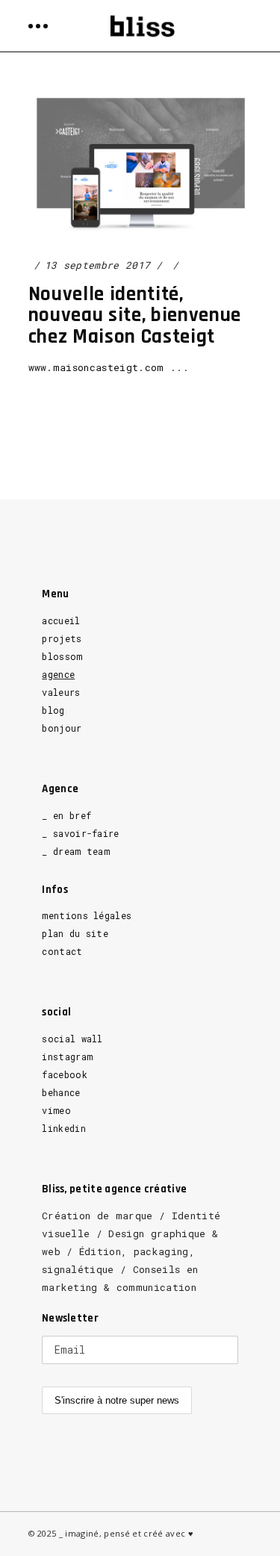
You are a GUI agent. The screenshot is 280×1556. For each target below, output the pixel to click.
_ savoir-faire (80, 833)
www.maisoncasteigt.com (96, 367)
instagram (67, 1056)
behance (61, 1092)
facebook (64, 1074)
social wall (72, 1039)
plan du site (75, 933)
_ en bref (66, 815)
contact (62, 951)
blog (53, 710)
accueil (61, 620)
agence (58, 674)
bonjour (61, 728)
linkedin (64, 1128)
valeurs (61, 692)
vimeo (56, 1110)
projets (61, 638)
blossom (62, 656)
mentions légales (86, 915)
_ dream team (76, 851)
